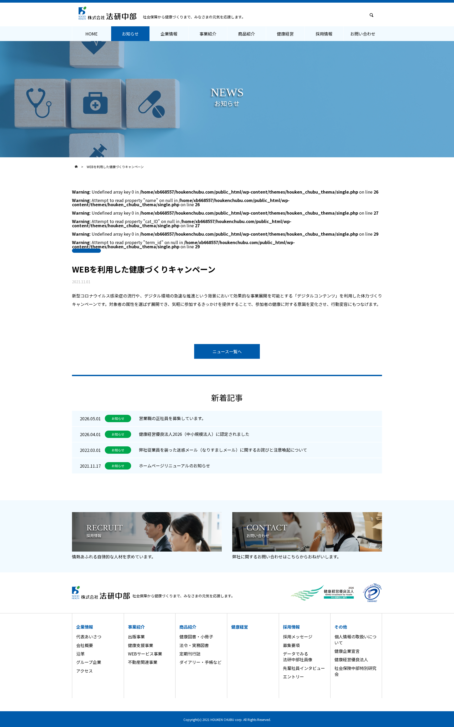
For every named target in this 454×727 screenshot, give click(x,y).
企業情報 (169, 34)
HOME (91, 34)
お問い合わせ (362, 34)
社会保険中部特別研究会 (355, 671)
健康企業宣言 (347, 651)
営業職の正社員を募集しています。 (172, 418)
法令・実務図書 (194, 645)
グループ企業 (88, 662)
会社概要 (84, 645)
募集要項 (291, 645)
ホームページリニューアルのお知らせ (174, 465)
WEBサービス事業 (145, 653)
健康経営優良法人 (351, 659)
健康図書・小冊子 (196, 636)
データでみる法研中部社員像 (297, 656)
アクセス (84, 671)
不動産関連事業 (142, 662)
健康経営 (285, 34)
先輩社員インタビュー (304, 668)
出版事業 (136, 636)
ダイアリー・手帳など (200, 662)
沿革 (80, 653)
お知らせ (130, 34)
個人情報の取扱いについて (355, 639)
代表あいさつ (88, 636)
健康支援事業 (140, 645)
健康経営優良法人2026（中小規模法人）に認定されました (194, 434)
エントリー (293, 676)
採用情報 (324, 34)
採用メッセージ (297, 636)
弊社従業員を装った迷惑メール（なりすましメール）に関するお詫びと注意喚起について (223, 450)
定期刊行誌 (189, 653)
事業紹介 (207, 34)
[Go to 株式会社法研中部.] (76, 166)
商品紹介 (246, 34)
